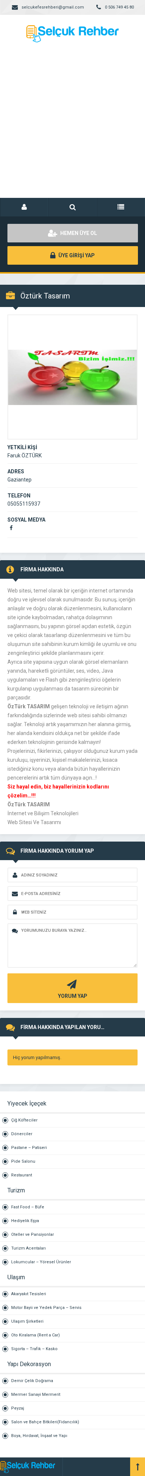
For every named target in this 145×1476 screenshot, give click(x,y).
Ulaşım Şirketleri (27, 1321)
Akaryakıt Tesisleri (28, 1294)
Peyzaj (17, 1408)
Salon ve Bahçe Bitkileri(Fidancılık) (45, 1422)
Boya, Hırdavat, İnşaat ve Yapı (39, 1435)
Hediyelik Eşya (25, 1220)
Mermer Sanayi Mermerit (35, 1394)
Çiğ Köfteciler (24, 1120)
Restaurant (21, 1175)
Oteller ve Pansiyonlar (32, 1234)
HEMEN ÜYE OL (78, 233)
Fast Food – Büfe (27, 1207)
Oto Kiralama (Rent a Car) (35, 1335)
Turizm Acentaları (28, 1248)
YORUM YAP (72, 996)
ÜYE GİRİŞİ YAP (76, 255)
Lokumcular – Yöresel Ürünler (41, 1262)
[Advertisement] (72, 128)
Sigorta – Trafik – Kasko (34, 1348)
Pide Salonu (23, 1161)
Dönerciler (21, 1134)
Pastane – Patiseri (29, 1147)
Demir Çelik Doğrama (32, 1380)
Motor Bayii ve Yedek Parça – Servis (46, 1307)
